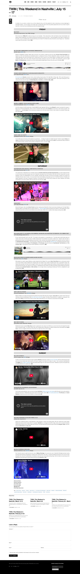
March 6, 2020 (38, 506)
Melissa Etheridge (59, 490)
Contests (49, 2)
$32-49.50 (29, 293)
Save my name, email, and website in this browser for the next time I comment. (24, 552)
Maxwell (53, 490)
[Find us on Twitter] (60, 2)
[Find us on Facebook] (67, 2)
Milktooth (64, 490)
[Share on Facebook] (10, 20)
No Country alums (19, 77)
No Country (14, 15)
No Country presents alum (54, 392)
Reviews (32, 2)
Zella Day (48, 492)
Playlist (54, 2)
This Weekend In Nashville (37, 492)
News (28, 2)
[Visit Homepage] (10, 2)
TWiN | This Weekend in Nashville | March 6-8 (37, 500)
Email (10, 547)
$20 (22, 258)
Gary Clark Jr (32, 490)
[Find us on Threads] (13, 566)
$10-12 (25, 74)
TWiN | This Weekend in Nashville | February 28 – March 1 (61, 501)
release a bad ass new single (48, 391)
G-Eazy (27, 490)
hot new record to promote (37, 297)
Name (10, 542)
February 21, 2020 (18, 518)
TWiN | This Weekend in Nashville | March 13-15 (16, 500)
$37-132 (28, 104)
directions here (53, 241)
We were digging (43, 208)
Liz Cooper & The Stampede (40, 490)
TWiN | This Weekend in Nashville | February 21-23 (16, 512)
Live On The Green (54, 359)
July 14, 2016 (20, 15)
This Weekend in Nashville (28, 15)
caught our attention (26, 362)
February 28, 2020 (61, 507)
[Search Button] (70, 2)
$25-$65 (27, 136)
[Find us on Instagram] (58, 2)
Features (44, 2)
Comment (11, 529)
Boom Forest (18, 490)
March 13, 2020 (17, 507)
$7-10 (25, 204)
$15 (25, 357)
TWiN (44, 492)
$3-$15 (22, 52)
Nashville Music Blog (18, 492)
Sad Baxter (29, 492)
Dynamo (23, 490)
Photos (40, 2)
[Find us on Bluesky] (15, 566)
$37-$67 (27, 450)
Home (25, 2)
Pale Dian (24, 492)
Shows (36, 2)
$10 (26, 170)
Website (42, 547)
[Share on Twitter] (10, 22)
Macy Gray (48, 490)
